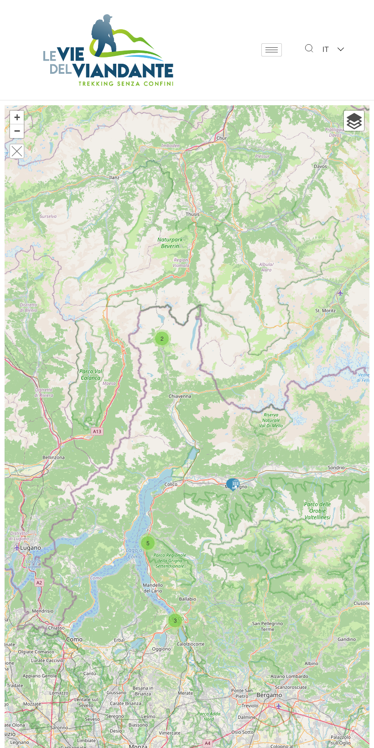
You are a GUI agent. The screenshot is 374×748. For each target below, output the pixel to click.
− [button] (17, 131)
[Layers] (354, 121)
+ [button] (17, 117)
